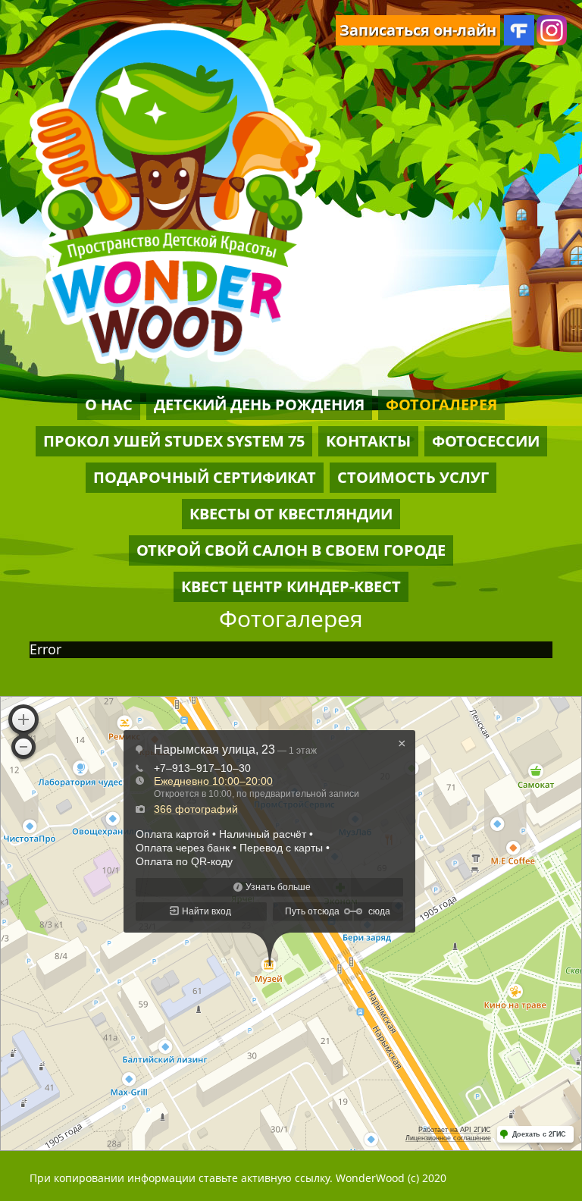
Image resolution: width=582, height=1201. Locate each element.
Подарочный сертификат (204, 477)
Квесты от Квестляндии (291, 513)
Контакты (368, 441)
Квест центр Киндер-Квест (291, 586)
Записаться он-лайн (418, 30)
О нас (109, 404)
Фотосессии (486, 441)
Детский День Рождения (259, 404)
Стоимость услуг (413, 477)
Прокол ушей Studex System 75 (174, 441)
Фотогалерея (441, 404)
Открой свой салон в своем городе (291, 550)
